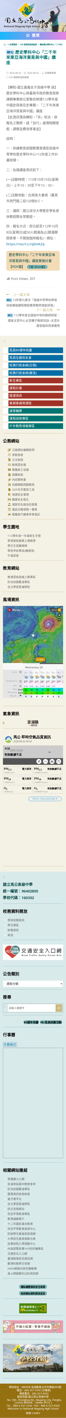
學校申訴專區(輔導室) (21, 550)
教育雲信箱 (18, 464)
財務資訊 (13, 930)
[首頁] (5, 44)
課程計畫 (15, 388)
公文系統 (17, 460)
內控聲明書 (18, 479)
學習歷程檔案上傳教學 (22, 540)
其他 (10, 935)
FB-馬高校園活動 (51, 1022)
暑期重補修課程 (20, 403)
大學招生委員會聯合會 (22, 1238)
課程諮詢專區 (18, 418)
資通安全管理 (20, 494)
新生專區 (15, 380)
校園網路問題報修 (22, 484)
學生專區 (13, 925)
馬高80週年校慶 (20, 350)
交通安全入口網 (17, 1253)
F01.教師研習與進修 (19, 77)
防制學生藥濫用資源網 (22, 1233)
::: (5, 340)
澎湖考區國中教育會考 (22, 1184)
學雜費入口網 (16, 1179)
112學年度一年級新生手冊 (24, 536)
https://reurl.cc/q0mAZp (25, 244)
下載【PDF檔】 (37, 267)
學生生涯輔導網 (17, 545)
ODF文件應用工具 (22, 489)
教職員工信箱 (20, 469)
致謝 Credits (33, 1413)
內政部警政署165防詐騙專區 (25, 1248)
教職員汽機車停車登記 (25, 514)
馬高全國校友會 (20, 358)
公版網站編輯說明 (22, 450)
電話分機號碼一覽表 (24, 509)
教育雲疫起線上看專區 (22, 577)
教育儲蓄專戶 (16, 1219)
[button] (33, 36)
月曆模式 (9, 1044)
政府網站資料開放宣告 (33, 1293)
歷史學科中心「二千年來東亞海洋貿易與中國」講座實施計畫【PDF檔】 (32, 260)
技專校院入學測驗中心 (22, 1243)
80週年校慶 (31, 1022)
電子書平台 (15, 1199)
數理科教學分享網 (19, 1263)
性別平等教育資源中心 (22, 1228)
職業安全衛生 (20, 499)
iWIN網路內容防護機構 (22, 1268)
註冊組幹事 (50, 73)
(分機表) (46, 1390)
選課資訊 (15, 395)
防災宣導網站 (16, 1209)
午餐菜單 (13, 555)
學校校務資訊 (16, 920)
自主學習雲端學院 (19, 587)
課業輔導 (15, 411)
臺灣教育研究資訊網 (20, 1258)
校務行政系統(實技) (23, 373)
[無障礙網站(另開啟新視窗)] (33, 1307)
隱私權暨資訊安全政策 (33, 1286)
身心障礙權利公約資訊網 (23, 1273)
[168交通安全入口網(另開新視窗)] (33, 956)
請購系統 (17, 474)
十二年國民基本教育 (20, 1224)
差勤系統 (17, 455)
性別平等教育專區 (19, 1214)
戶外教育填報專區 (22, 426)
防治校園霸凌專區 (19, 582)
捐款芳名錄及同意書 (24, 504)
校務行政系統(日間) (23, 365)
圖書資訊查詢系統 (19, 1194)
